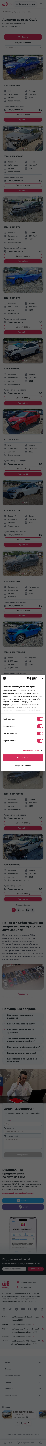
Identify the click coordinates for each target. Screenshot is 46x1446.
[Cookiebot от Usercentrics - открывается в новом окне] (28, 678)
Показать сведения (30, 750)
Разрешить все (23, 758)
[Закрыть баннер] (42, 678)
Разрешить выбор (23, 766)
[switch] (40, 726)
